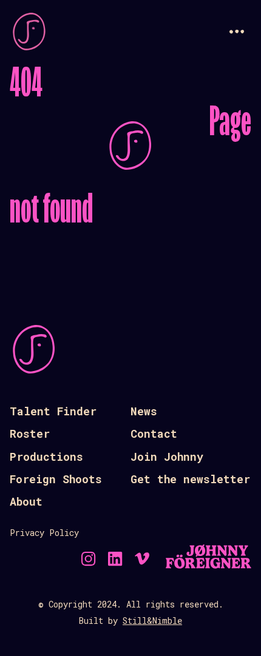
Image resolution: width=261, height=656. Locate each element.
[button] (236, 31)
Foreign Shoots (56, 479)
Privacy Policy (44, 532)
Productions (46, 456)
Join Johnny (166, 456)
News (143, 411)
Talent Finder (53, 411)
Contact (153, 433)
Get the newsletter (190, 479)
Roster (30, 433)
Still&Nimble (152, 620)
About (26, 501)
